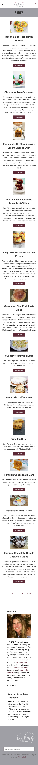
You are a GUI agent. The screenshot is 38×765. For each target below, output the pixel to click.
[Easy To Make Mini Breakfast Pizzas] (19, 240)
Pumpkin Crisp (19, 439)
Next (29, 593)
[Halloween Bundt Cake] (19, 501)
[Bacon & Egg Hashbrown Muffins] (19, 27)
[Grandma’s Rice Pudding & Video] (19, 296)
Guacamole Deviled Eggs (19, 355)
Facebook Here (21, 662)
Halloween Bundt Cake (19, 510)
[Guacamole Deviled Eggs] (19, 346)
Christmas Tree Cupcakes (19, 92)
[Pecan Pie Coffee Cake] (19, 385)
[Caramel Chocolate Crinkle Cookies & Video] (19, 543)
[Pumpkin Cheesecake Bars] (19, 465)
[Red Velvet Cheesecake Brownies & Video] (19, 187)
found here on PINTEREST (19, 667)
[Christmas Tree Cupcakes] (19, 80)
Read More (19, 65)
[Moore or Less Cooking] (19, 4)
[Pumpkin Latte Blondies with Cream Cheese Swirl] (19, 131)
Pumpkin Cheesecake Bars (19, 474)
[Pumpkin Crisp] (19, 426)
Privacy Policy (22, 757)
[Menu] (2, 4)
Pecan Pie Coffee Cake (19, 397)
